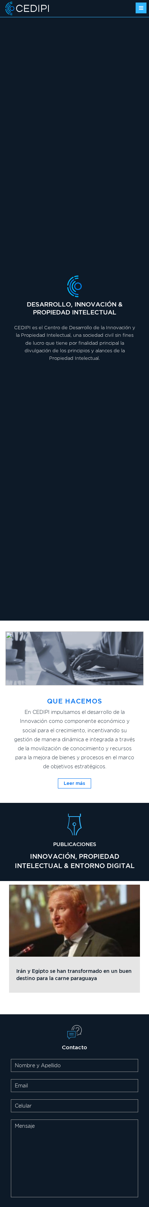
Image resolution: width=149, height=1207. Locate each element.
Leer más (74, 783)
